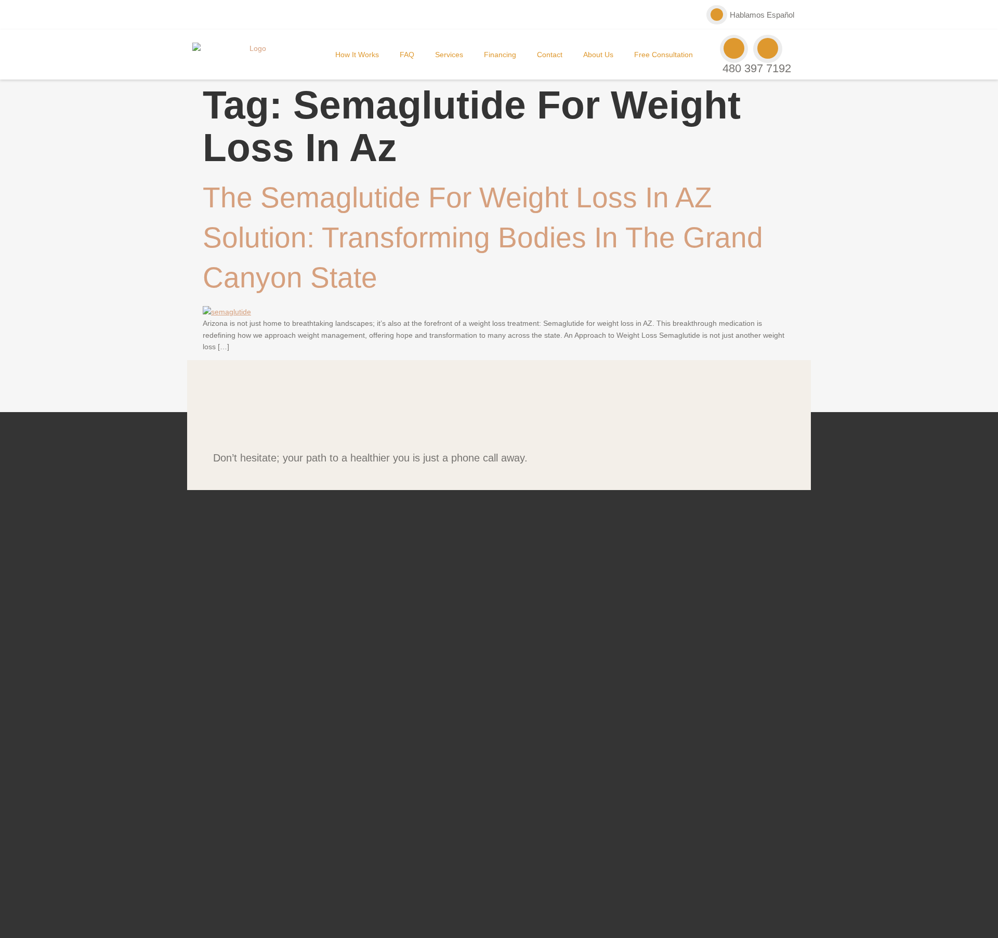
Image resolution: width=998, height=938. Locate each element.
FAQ (407, 54)
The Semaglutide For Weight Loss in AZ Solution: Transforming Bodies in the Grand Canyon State (483, 237)
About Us (598, 54)
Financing (500, 54)
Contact (549, 54)
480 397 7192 (757, 68)
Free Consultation (663, 54)
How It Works (357, 54)
